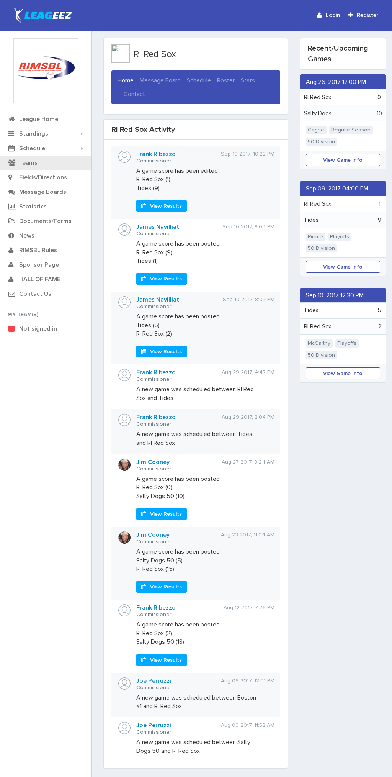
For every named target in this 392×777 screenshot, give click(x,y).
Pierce (315, 236)
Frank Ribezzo (156, 154)
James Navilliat (157, 227)
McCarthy (319, 343)
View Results (166, 206)
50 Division (321, 141)
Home (126, 80)
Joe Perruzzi (153, 681)
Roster (226, 80)
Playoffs (339, 236)
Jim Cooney (153, 462)
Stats (248, 80)
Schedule (199, 80)
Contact (134, 94)
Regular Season (351, 129)
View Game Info (343, 160)
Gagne (316, 129)
